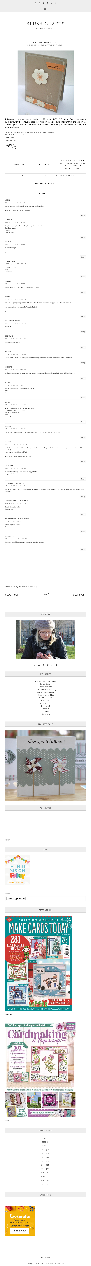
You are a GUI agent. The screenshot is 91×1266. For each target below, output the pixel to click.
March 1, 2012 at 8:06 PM (15, 264)
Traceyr (9, 297)
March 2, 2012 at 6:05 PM (15, 429)
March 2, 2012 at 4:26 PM (15, 385)
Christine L (10, 261)
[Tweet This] (39, 164)
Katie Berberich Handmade (17, 518)
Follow (7, 840)
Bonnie (8, 426)
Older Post (79, 595)
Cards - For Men (45, 687)
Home (46, 594)
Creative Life (45, 703)
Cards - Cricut (45, 684)
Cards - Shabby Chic (45, 695)
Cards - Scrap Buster (45, 692)
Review (45, 709)
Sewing (45, 711)
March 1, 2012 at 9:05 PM (15, 299)
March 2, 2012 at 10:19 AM (16, 354)
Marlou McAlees (12, 321)
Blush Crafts (45, 1263)
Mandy (8, 242)
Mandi (8, 402)
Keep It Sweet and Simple (16, 501)
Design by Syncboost (57, 1263)
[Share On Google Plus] (45, 164)
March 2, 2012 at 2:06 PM (15, 369)
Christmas (45, 700)
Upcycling (45, 714)
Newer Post (11, 595)
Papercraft (45, 706)
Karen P (8, 367)
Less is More (42, 119)
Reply (83, 215)
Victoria (9, 466)
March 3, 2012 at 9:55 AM (15, 486)
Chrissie (8, 220)
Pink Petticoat (74, 168)
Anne (7, 382)
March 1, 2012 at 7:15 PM (15, 202)
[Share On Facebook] (42, 164)
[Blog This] (51, 164)
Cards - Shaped (45, 698)
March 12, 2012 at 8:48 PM (16, 539)
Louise (8, 281)
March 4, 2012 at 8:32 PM (15, 521)
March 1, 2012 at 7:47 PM (15, 222)
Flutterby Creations (14, 483)
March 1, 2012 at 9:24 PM (15, 323)
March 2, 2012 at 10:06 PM (16, 444)
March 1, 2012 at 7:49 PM (15, 244)
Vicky (7, 200)
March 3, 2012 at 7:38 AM (15, 468)
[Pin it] (48, 164)
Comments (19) (18, 164)
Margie (8, 352)
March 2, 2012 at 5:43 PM (15, 405)
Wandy (8, 442)
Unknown (9, 536)
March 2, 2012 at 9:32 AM (15, 338)
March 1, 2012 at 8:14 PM (15, 284)
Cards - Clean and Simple (74, 160)
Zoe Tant (9, 336)
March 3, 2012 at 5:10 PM (15, 503)
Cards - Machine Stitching (70, 163)
